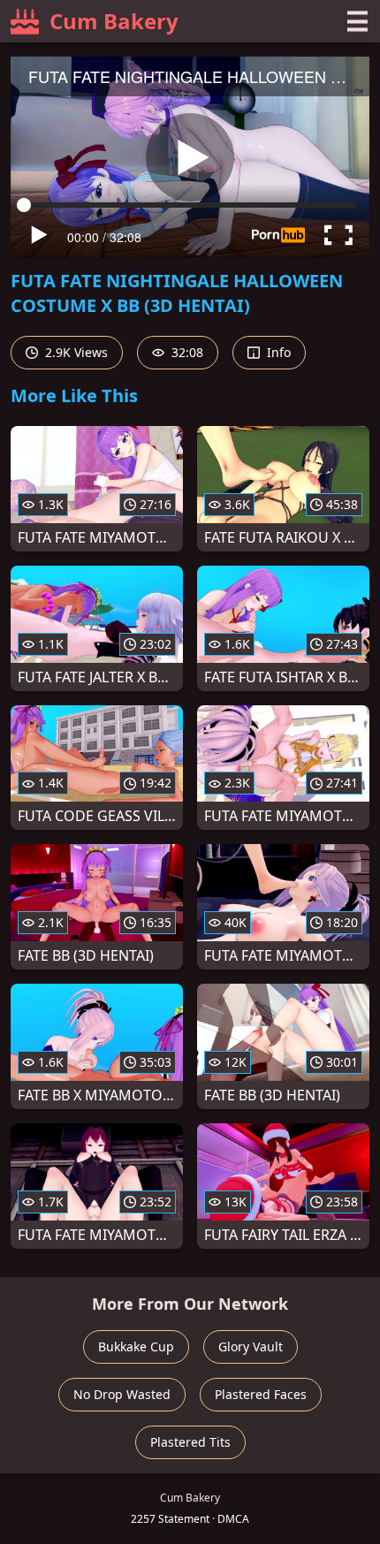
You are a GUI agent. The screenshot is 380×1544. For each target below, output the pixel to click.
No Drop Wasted (122, 1394)
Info (277, 352)
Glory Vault (250, 1346)
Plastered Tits (190, 1442)
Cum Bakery (114, 20)
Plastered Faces (261, 1394)
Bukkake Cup (136, 1346)
